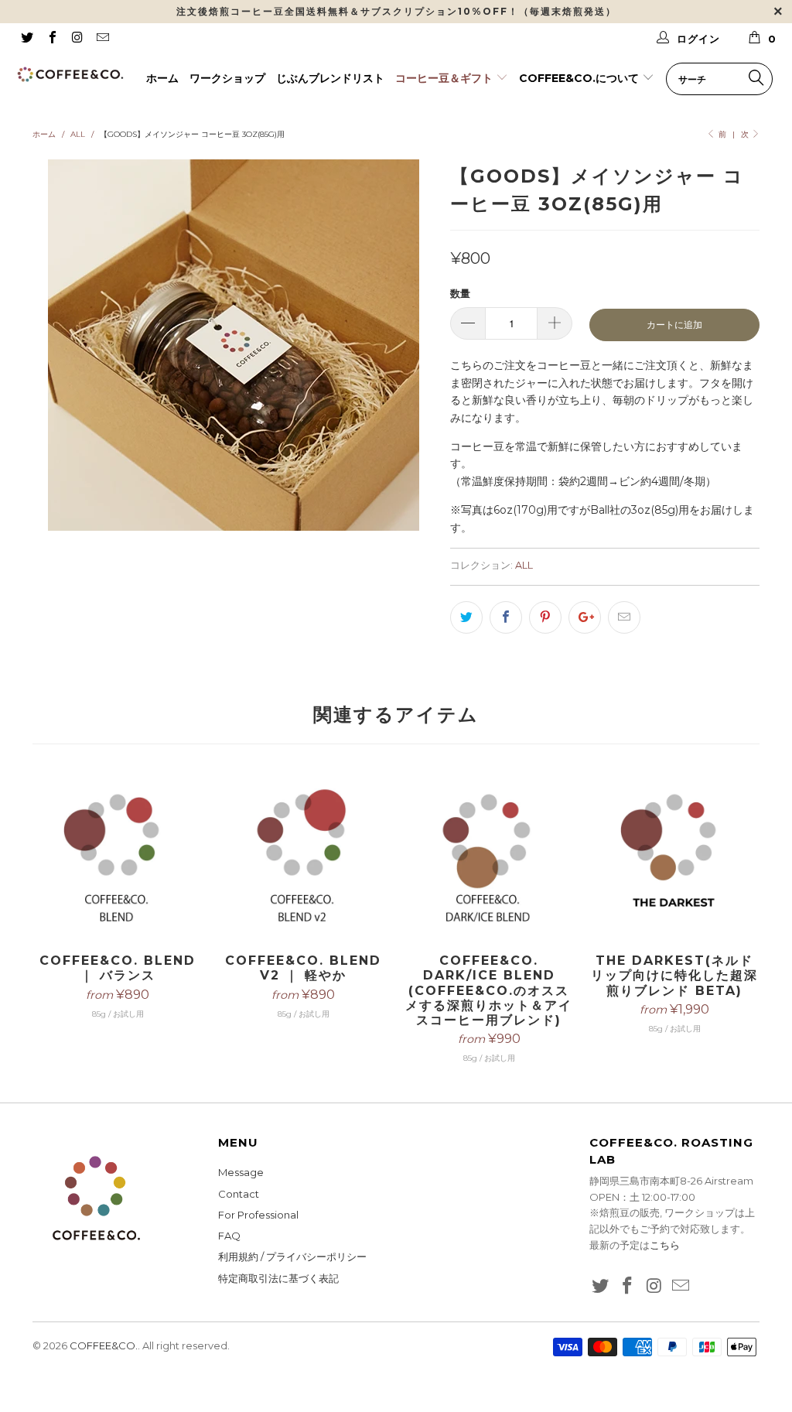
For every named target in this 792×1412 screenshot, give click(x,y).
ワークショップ (227, 78)
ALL (524, 565)
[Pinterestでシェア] (545, 617)
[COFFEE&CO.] (71, 75)
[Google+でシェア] (584, 617)
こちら (665, 1245)
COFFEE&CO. (104, 1345)
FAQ (229, 1235)
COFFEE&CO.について (580, 78)
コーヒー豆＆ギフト (445, 78)
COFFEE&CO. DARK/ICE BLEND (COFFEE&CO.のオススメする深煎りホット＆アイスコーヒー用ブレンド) (489, 856)
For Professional (258, 1215)
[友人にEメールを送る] (624, 617)
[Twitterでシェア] (466, 617)
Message (241, 1172)
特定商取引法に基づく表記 (278, 1278)
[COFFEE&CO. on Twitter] (26, 38)
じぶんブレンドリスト (330, 78)
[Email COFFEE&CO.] (101, 38)
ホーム (162, 78)
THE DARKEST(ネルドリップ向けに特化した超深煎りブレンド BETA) (674, 856)
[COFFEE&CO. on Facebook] (51, 38)
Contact (238, 1194)
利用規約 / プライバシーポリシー (292, 1256)
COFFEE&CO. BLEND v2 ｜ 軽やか (303, 856)
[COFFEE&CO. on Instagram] (77, 38)
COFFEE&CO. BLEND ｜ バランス (117, 856)
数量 (460, 293)
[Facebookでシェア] (506, 617)
